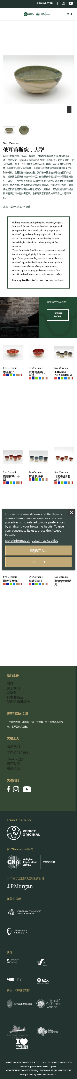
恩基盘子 (9, 372)
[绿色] (11, 375)
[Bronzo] (17, 375)
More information (17, 540)
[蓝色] (7, 375)
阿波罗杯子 (36, 476)
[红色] (4, 375)
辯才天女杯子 (11, 581)
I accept (38, 562)
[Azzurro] (14, 375)
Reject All (38, 550)
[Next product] (72, 38)
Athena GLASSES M (63, 373)
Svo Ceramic (10, 368)
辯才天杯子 (36, 581)
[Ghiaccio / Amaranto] (21, 375)
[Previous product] (69, 38)
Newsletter (45, 3)
